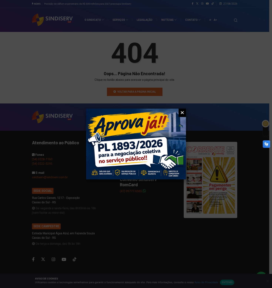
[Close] (182, 113)
